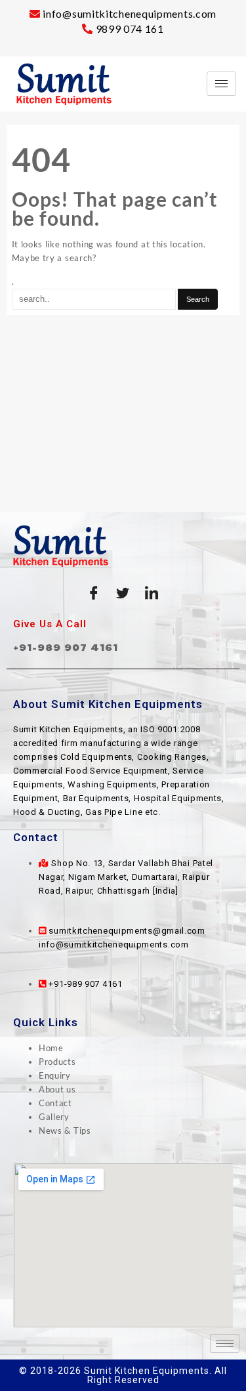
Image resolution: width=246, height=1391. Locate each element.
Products (57, 1061)
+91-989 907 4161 (65, 647)
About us (57, 1089)
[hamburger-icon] (221, 84)
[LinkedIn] (151, 593)
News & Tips (65, 1130)
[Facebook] (94, 593)
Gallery (54, 1116)
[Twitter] (123, 593)
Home (51, 1048)
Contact (55, 1103)
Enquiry (55, 1075)
